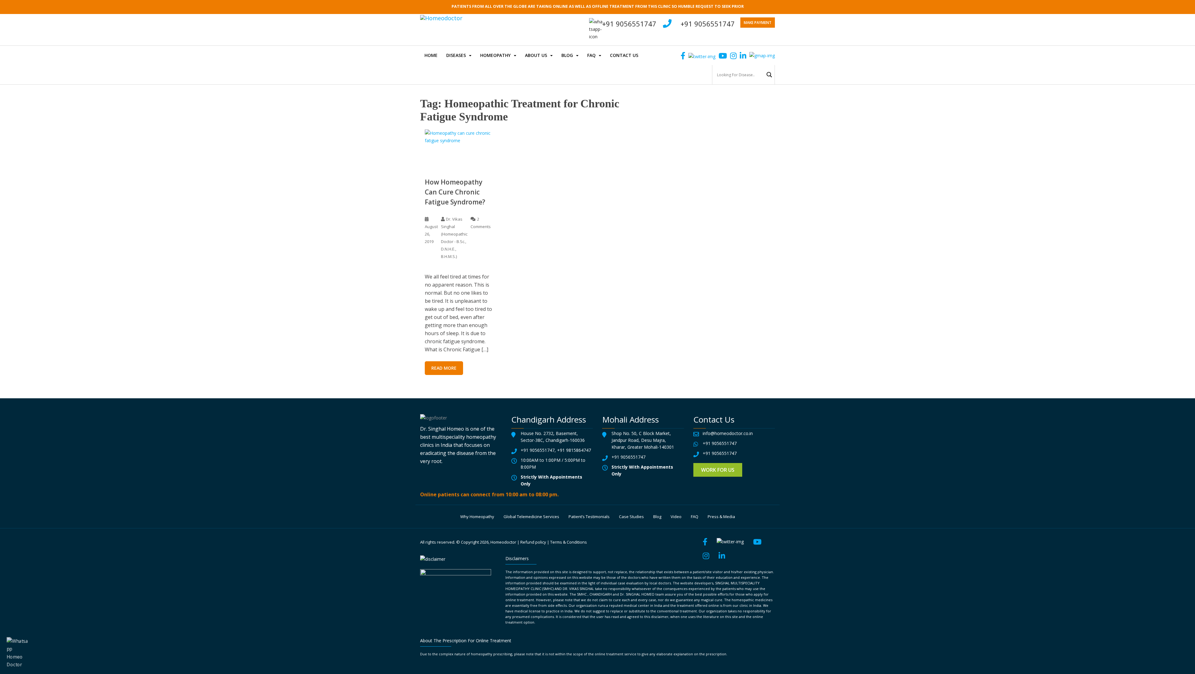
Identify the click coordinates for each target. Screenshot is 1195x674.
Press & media (721, 516)
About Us (536, 55)
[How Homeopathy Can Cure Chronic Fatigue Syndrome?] (459, 148)
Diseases (456, 55)
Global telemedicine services (531, 516)
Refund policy (533, 542)
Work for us (717, 469)
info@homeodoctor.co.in (728, 433)
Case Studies (631, 516)
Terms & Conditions (568, 542)
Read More (444, 368)
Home (431, 55)
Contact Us (624, 55)
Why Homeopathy (477, 516)
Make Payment (757, 22)
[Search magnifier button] (769, 74)
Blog (567, 55)
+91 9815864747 (574, 450)
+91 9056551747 (708, 23)
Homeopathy (495, 55)
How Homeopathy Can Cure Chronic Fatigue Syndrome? (455, 192)
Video (676, 516)
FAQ (591, 55)
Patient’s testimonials (589, 516)
